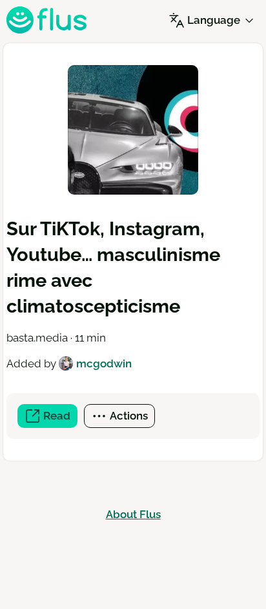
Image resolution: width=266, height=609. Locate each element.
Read (59, 418)
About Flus (133, 514)
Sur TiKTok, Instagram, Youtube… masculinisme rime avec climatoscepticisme (113, 267)
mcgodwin (104, 363)
